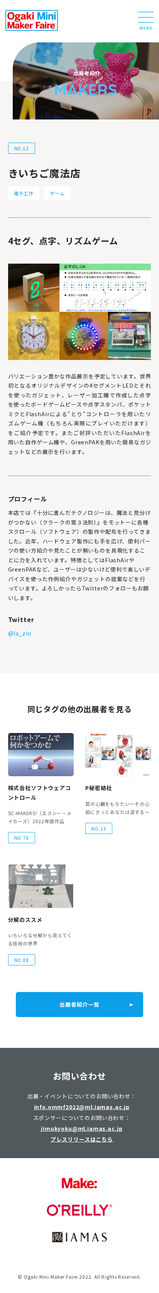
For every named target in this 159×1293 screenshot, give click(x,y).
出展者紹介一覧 (79, 1004)
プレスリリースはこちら (82, 1139)
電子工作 (24, 193)
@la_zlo (20, 633)
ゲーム (57, 193)
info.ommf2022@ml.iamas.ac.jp (82, 1107)
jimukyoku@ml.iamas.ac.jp (81, 1128)
